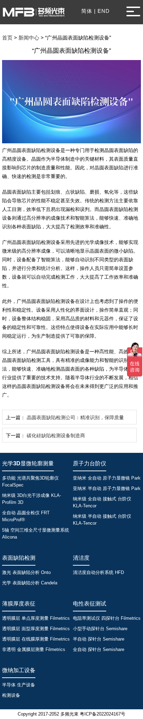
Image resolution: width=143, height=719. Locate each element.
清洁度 (81, 558)
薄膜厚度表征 (18, 604)
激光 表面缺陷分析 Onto (26, 572)
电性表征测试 (89, 604)
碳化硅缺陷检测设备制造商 (56, 435)
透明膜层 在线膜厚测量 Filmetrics (36, 639)
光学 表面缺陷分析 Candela (29, 582)
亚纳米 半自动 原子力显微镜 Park (107, 488)
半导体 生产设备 (18, 684)
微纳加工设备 (18, 670)
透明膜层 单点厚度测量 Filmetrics (36, 618)
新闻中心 (28, 38)
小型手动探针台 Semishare (100, 628)
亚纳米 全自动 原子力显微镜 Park (107, 478)
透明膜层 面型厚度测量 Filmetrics (36, 628)
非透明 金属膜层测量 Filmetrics (33, 649)
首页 (7, 38)
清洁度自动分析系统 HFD (98, 572)
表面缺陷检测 (18, 558)
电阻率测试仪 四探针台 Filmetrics (107, 618)
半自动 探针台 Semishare (98, 639)
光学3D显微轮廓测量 (28, 463)
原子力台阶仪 (89, 463)
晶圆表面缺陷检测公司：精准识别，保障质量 (75, 417)
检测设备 (11, 695)
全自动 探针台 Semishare (98, 649)
